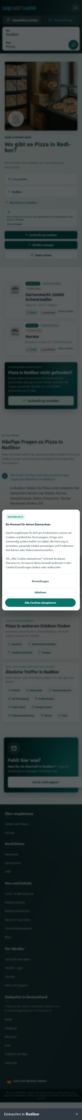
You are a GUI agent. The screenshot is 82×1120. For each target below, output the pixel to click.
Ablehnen (40, 592)
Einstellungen (40, 581)
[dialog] (41, 560)
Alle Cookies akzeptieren (40, 602)
